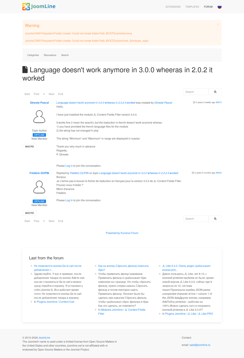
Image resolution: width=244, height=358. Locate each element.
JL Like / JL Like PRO (200, 313)
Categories (33, 55)
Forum (208, 6)
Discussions (50, 55)
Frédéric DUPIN (39, 173)
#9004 (219, 172)
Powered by (113, 233)
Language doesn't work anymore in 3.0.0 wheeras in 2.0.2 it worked (95, 102)
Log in (69, 166)
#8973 (219, 102)
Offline (39, 134)
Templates (192, 6)
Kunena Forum (129, 233)
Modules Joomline (112, 310)
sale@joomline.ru (200, 345)
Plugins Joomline (47, 302)
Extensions (173, 6)
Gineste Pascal (39, 102)
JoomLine (44, 337)
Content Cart (66, 302)
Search (65, 55)
